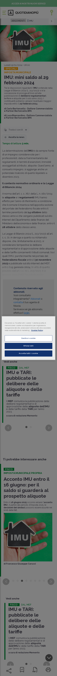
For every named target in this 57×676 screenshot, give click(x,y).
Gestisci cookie (28, 338)
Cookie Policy (37, 330)
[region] (28, 338)
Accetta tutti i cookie (28, 353)
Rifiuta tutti (28, 346)
